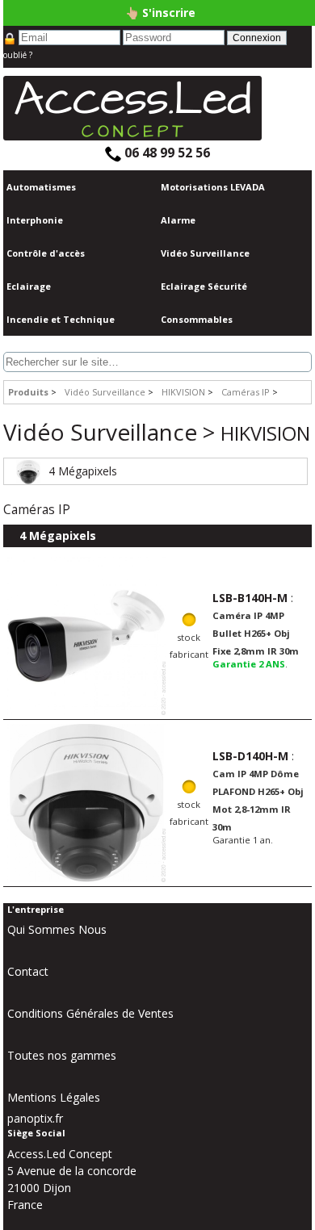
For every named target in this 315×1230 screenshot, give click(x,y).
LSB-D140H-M (250, 756)
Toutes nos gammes (61, 1055)
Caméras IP (246, 392)
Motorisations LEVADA (213, 187)
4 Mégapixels (82, 471)
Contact (27, 971)
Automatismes (41, 187)
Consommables (197, 319)
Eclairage (28, 286)
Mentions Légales (53, 1097)
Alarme (178, 220)
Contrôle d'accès (45, 253)
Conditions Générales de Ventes (90, 1013)
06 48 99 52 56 (165, 152)
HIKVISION (185, 392)
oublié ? (17, 55)
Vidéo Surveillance (205, 253)
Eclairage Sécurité (204, 286)
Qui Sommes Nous (57, 929)
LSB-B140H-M (250, 597)
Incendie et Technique (60, 319)
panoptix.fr (35, 1118)
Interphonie (34, 220)
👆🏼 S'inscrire (160, 12)
